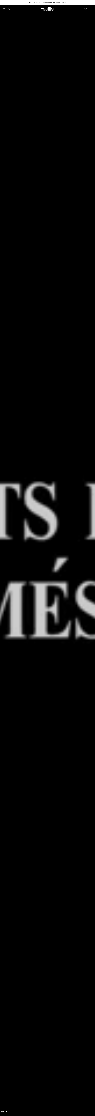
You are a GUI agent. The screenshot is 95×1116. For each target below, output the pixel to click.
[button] (4, 1111)
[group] (47, 560)
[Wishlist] (86, 9)
